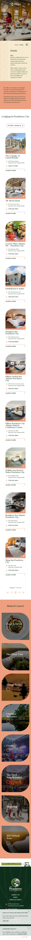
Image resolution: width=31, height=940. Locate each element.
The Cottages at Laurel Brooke (12, 157)
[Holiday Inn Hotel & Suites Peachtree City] (15, 457)
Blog (15, 897)
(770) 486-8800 (13, 342)
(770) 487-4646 (13, 480)
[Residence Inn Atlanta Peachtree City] (15, 502)
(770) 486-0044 (13, 570)
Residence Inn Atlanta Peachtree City (15, 516)
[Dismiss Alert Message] (28, 928)
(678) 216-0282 (12, 909)
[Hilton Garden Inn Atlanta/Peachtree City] (15, 363)
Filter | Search (14, 125)
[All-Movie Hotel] (15, 187)
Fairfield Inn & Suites (14, 289)
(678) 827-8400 (13, 389)
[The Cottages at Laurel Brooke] (15, 143)
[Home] (15, 4)
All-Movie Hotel (12, 201)
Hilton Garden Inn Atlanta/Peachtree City (13, 379)
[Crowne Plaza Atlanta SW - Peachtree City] (15, 231)
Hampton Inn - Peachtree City (12, 333)
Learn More (11, 170)
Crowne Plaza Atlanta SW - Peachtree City (15, 245)
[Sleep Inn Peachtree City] (15, 547)
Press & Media (16, 900)
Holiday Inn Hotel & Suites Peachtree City (15, 471)
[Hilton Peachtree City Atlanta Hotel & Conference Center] (15, 410)
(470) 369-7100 (13, 297)
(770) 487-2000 (13, 435)
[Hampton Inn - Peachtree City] (15, 318)
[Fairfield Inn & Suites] (15, 275)
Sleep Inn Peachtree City (14, 561)
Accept (25, 937)
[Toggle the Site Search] (2, 4)
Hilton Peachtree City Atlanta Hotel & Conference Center (15, 426)
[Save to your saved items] (23, 152)
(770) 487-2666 (13, 254)
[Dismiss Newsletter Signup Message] (28, 911)
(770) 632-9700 (13, 209)
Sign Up (6, 921)
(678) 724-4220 (13, 525)
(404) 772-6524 (13, 166)
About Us (15, 895)
